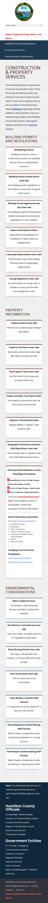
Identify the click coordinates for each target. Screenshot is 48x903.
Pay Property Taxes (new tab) (24, 371)
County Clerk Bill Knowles (17, 822)
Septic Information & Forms (24, 230)
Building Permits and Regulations (20, 43)
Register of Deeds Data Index (24, 420)
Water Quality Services (24, 601)
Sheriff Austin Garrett (15, 830)
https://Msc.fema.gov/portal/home (22, 521)
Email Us (20, 890)
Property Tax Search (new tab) (24, 347)
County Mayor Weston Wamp (19, 814)
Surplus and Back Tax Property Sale (24, 396)
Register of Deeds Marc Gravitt (20, 826)
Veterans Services (14, 861)
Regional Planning (14, 857)
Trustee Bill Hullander (16, 834)
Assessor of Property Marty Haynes (22, 818)
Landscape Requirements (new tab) (24, 254)
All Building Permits (24, 149)
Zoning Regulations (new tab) (24, 278)
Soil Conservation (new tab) (24, 673)
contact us (17, 109)
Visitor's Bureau (13, 865)
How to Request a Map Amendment (24, 492)
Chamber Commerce (15, 853)
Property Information (15, 50)
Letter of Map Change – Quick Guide (25, 488)
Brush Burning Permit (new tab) (24, 649)
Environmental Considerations (19, 56)
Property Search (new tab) (24, 323)
